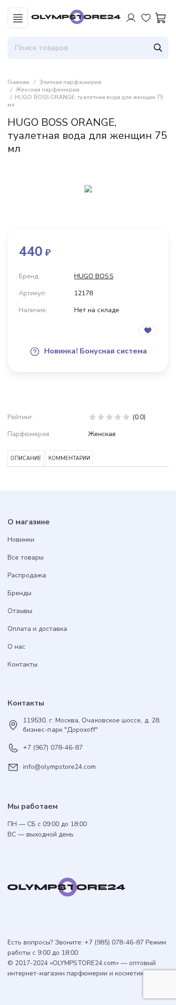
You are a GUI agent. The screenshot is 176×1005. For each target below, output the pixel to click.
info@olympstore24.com (59, 766)
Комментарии (69, 458)
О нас (16, 646)
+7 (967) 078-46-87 (53, 747)
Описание (25, 458)
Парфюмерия (28, 434)
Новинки (21, 539)
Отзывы (20, 610)
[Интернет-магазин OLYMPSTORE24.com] (88, 889)
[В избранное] (147, 330)
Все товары (26, 557)
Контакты (23, 664)
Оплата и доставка (37, 628)
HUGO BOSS (94, 276)
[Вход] (130, 18)
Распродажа (27, 575)
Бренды (19, 593)
